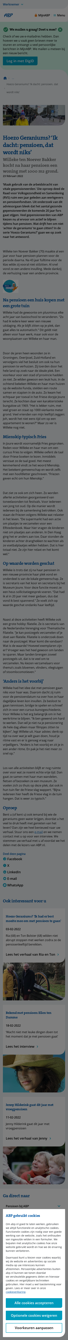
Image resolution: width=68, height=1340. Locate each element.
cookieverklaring (16, 1292)
